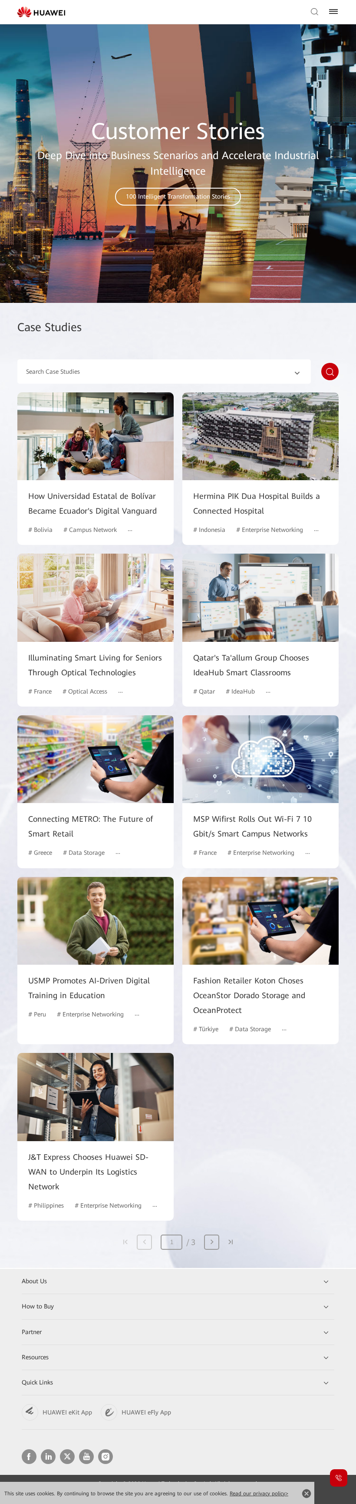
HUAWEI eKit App (67, 1412)
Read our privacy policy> (259, 1494)
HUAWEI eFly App (146, 1412)
